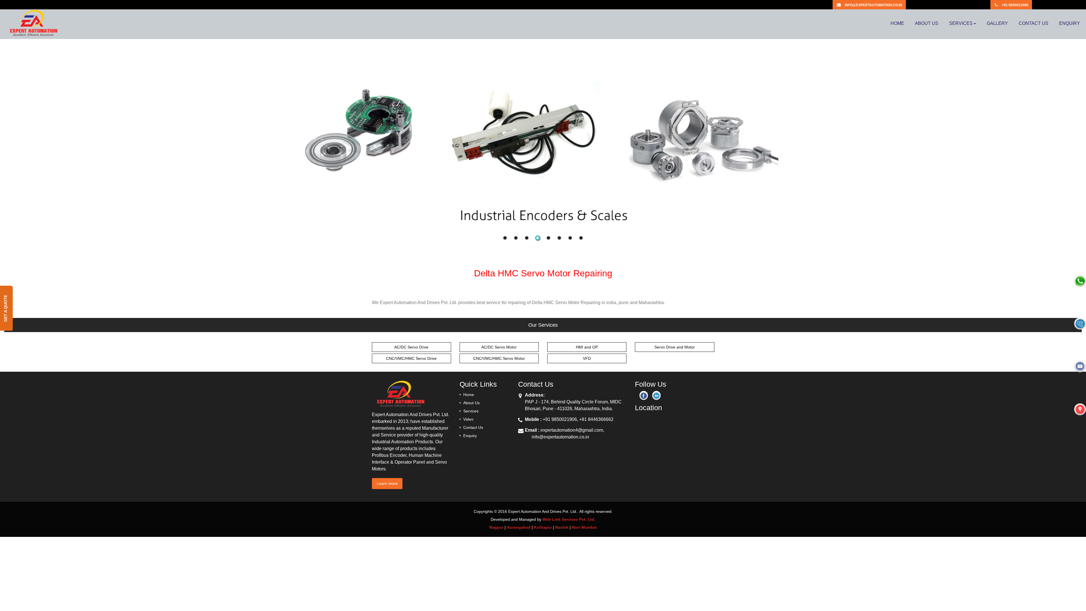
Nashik (561, 527)
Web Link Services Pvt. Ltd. (568, 519)
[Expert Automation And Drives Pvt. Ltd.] (33, 28)
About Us (471, 403)
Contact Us (473, 427)
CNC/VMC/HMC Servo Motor (499, 358)
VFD (587, 358)
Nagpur (496, 527)
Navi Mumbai (584, 527)
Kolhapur (543, 527)
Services (471, 411)
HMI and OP (587, 347)
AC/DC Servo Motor (499, 347)
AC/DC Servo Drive (411, 347)
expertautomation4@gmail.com (571, 430)
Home (468, 394)
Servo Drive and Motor (674, 347)
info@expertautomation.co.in (560, 436)
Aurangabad (519, 527)
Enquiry (470, 435)
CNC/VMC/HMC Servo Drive (411, 358)
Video (468, 419)
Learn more (387, 483)
